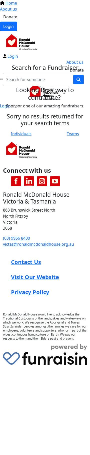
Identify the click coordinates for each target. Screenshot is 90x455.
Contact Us (26, 262)
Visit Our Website (35, 277)
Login (8, 26)
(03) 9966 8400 (16, 238)
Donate (10, 17)
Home (10, 3)
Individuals (21, 134)
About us (8, 9)
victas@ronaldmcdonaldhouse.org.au (38, 244)
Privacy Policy (30, 292)
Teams (73, 134)
